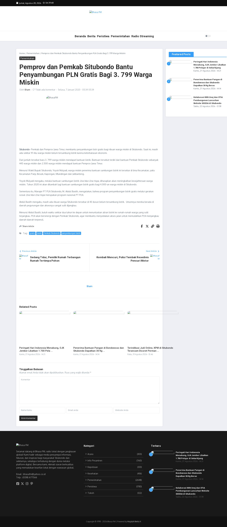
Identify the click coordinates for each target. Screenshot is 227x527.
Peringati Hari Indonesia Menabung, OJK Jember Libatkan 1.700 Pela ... (41, 349)
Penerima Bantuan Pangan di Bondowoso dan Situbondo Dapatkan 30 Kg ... (98, 349)
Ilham (27, 89)
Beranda (80, 36)
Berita (91, 36)
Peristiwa (103, 36)
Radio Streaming (142, 36)
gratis (32, 233)
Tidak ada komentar (45, 89)
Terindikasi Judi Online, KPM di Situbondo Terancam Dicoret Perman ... (150, 349)
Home (22, 53)
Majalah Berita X (134, 521)
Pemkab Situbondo (52, 233)
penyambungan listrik (71, 233)
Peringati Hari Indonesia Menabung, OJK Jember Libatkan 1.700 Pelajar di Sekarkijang (209, 65)
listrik (39, 233)
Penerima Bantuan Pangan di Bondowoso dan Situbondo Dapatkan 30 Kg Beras (207, 82)
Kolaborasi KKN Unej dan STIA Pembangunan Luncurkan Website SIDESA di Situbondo (208, 100)
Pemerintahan (120, 36)
